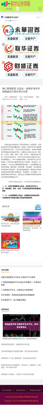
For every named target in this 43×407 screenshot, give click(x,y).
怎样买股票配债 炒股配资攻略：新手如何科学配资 (19, 351)
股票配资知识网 (26, 401)
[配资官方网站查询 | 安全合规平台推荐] (10, 240)
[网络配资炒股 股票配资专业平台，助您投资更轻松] (21, 325)
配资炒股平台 (21, 390)
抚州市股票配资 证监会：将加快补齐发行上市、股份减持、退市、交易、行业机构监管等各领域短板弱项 (21, 188)
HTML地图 (34, 397)
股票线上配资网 (35, 390)
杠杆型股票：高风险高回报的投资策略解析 (18, 294)
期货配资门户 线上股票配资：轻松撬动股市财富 (18, 358)
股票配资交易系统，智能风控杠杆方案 (15, 344)
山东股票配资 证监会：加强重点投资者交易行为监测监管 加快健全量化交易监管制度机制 (21, 196)
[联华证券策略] (15, 4)
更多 (38, 17)
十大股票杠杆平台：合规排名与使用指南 (17, 289)
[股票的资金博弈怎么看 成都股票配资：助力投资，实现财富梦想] (32, 218)
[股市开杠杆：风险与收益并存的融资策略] (10, 217)
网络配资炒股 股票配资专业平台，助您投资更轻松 (20, 338)
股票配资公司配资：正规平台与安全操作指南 (17, 374)
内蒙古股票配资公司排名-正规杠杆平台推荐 (18, 277)
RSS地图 (27, 397)
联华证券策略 (6, 390)
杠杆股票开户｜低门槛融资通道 (13, 300)
